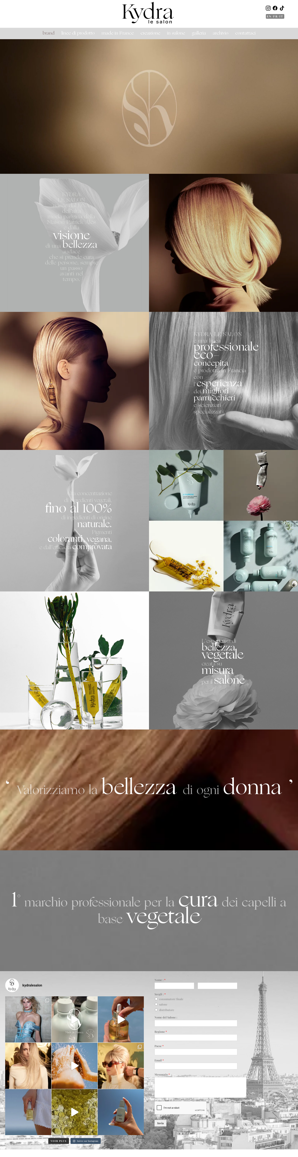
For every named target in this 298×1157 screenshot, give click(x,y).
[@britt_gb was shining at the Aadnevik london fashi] (28, 1019)
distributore (166, 1010)
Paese (159, 1046)
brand (48, 33)
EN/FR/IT (275, 16)
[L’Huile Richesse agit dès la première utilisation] (75, 1112)
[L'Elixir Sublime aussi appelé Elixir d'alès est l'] (28, 1112)
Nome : (160, 980)
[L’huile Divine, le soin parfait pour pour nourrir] (121, 1019)
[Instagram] (268, 8)
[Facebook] (275, 8)
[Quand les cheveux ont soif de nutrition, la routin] (75, 1066)
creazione (150, 33)
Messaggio (162, 1074)
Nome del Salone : (166, 1017)
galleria (199, 33)
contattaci (245, 33)
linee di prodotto (78, 33)
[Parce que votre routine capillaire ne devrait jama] (121, 1112)
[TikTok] (282, 8)
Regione (161, 1031)
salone (163, 1004)
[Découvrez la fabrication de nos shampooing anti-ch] (75, 1019)
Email (159, 1060)
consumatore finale (171, 999)
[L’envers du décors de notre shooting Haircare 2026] (121, 1066)
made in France (118, 33)
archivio (220, 33)
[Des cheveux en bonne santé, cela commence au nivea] (28, 1066)
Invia (160, 1123)
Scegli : (160, 994)
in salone (176, 33)
